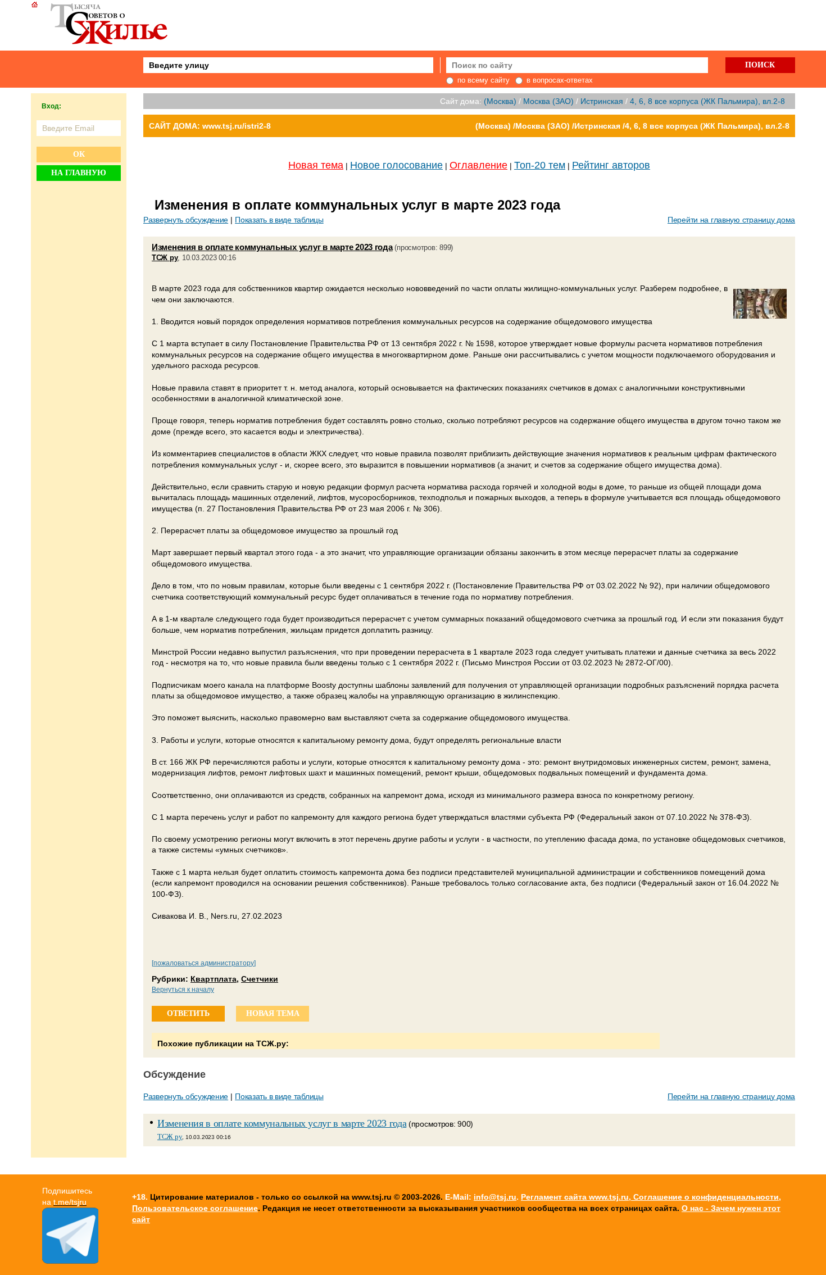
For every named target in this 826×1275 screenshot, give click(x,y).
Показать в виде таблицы (279, 219)
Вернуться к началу (183, 989)
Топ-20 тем (539, 165)
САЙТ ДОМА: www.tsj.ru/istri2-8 (210, 125)
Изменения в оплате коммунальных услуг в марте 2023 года (272, 247)
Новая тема (315, 165)
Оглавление (478, 165)
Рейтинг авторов (611, 165)
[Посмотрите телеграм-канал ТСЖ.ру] (70, 1260)
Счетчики (259, 978)
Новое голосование (396, 165)
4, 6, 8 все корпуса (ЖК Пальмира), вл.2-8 (707, 101)
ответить (188, 1013)
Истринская (601, 101)
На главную (78, 173)
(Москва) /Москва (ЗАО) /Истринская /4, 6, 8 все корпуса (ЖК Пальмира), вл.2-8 (632, 125)
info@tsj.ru (495, 1196)
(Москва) (500, 101)
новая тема (272, 1013)
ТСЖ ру (165, 257)
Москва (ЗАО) (548, 101)
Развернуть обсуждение (185, 219)
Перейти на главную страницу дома (731, 219)
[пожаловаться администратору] (204, 963)
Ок (79, 154)
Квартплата (213, 978)
